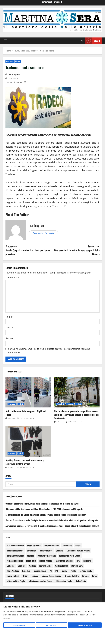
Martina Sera (77, 565)
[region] (52, 616)
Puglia (73, 570)
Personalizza (19, 625)
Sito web (9, 338)
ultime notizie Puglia (16, 581)
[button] (6, 41)
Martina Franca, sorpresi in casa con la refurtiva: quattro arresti (24, 462)
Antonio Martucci (51, 545)
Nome (9, 316)
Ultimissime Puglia (64, 581)
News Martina (13, 570)
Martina (32, 565)
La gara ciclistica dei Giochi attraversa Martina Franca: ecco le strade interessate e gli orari (45, 514)
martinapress (14, 74)
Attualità (60, 404)
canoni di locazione (15, 550)
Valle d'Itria (81, 581)
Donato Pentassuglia (46, 555)
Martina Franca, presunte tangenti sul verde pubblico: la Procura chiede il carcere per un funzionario (76, 414)
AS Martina (67, 545)
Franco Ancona (45, 560)
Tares (94, 576)
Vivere (97, 40)
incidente (87, 560)
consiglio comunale (15, 555)
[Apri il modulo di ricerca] (82, 40)
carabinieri (31, 550)
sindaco (35, 576)
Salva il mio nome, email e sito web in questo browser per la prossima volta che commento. (49, 350)
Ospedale (26, 570)
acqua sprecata (33, 545)
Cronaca (9, 61)
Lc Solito (10, 565)
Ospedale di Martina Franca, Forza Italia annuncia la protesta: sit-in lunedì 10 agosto (42, 503)
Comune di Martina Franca (78, 550)
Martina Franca (61, 565)
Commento (12, 277)
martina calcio (45, 565)
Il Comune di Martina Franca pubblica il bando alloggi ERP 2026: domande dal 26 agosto (44, 509)
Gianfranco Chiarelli (64, 560)
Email (9, 327)
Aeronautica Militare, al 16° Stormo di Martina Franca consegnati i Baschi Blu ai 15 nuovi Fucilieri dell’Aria (52, 525)
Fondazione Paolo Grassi (69, 555)
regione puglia (86, 570)
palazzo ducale (40, 570)
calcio (78, 545)
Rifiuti (25, 576)
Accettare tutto (85, 625)
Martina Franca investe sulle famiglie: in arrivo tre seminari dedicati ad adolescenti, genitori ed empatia (51, 520)
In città (20, 404)
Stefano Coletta (72, 576)
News (17, 61)
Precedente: (27, 250)
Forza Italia (31, 560)
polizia (64, 570)
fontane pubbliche (15, 560)
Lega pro (22, 565)
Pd (51, 570)
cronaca (30, 555)
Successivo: (77, 250)
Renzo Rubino (13, 576)
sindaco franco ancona (51, 576)
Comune (59, 550)
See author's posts (43, 233)
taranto (85, 576)
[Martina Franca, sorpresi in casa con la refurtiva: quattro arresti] (28, 441)
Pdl (56, 570)
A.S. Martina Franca (15, 545)
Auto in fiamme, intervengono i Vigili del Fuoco (25, 412)
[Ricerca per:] (40, 484)
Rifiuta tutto (51, 625)
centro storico (46, 550)
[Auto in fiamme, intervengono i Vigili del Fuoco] (28, 392)
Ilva (78, 560)
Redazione (11, 418)
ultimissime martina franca (40, 581)
